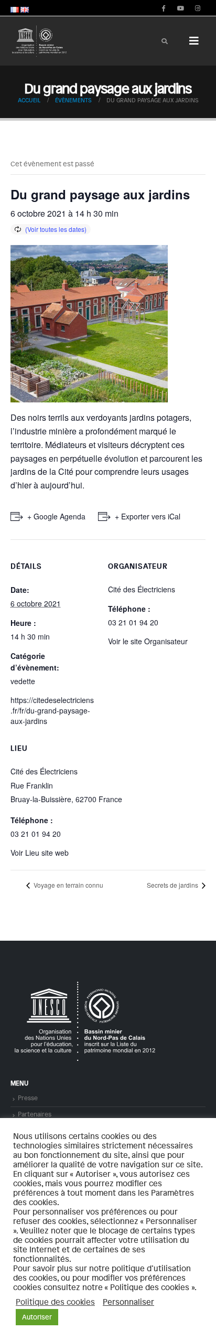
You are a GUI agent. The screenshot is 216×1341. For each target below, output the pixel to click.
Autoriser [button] (37, 1317)
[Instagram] (197, 8)
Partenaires (34, 1114)
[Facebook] (163, 8)
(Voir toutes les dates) (56, 229)
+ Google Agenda (56, 516)
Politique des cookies (55, 1301)
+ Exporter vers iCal (147, 516)
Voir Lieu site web (39, 852)
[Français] (14, 8)
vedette (22, 681)
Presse (28, 1097)
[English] (24, 8)
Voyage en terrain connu (67, 884)
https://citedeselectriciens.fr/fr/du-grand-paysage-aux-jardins (52, 710)
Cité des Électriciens (44, 771)
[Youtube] (180, 8)
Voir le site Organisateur (148, 641)
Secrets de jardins (173, 884)
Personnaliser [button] (128, 1301)
